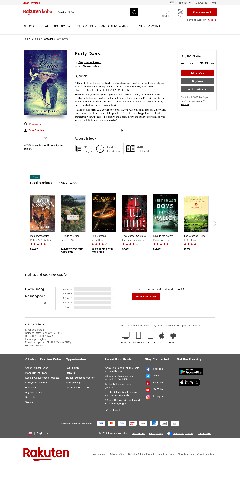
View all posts (113, 410)
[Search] (134, 12)
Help (214, 2)
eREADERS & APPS (116, 26)
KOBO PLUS (84, 26)
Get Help (30, 397)
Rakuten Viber (117, 454)
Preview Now (36, 123)
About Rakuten (205, 454)
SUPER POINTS (151, 26)
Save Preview (36, 130)
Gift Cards (201, 2)
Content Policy (205, 433)
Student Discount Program (80, 377)
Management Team (36, 372)
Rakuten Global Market (141, 454)
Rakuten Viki (98, 454)
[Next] (215, 223)
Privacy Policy (156, 433)
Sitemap (29, 402)
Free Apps (31, 387)
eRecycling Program (36, 382)
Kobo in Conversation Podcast (42, 377)
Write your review (146, 296)
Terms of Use (138, 433)
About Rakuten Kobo (36, 367)
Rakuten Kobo (37, 12)
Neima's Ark (91, 66)
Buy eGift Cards (34, 392)
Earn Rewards (31, 2)
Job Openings (73, 382)
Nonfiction (40, 145)
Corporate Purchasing (78, 387)
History (51, 145)
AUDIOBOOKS (56, 26)
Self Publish (72, 367)
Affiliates (70, 372)
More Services (186, 454)
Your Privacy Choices (183, 433)
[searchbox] (97, 12)
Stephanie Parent (89, 62)
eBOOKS (30, 26)
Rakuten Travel (165, 454)
